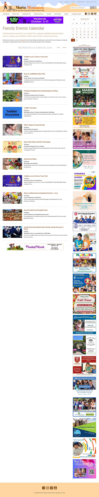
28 (92, 37)
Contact (73, 1)
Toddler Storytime (30, 108)
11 (80, 31)
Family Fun (15, 14)
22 (96, 34)
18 (80, 34)
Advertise (66, 1)
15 (96, 31)
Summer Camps (76, 14)
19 (84, 34)
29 (96, 37)
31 (76, 40)
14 (92, 31)
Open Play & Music (30, 159)
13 (88, 31)
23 (73, 37)
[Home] (23, 5)
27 (88, 37)
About (61, 1)
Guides (49, 14)
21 (92, 34)
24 (76, 37)
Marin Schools (39, 14)
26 (84, 37)
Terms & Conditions (91, 1)
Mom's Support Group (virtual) (34, 125)
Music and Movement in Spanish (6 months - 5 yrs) (41, 193)
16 (73, 34)
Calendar (6, 14)
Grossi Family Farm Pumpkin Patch (35, 210)
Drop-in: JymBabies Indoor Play (34, 74)
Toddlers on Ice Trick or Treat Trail (35, 57)
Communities (26, 14)
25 (80, 37)
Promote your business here (84, 45)
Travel (66, 14)
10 (76, 31)
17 (76, 34)
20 (88, 34)
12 (84, 31)
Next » (65, 47)
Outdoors (57, 14)
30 (73, 40)
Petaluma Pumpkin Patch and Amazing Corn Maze (41, 91)
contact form (23, 40)
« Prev (58, 47)
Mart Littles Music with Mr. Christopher (37, 142)
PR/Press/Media (81, 1)
